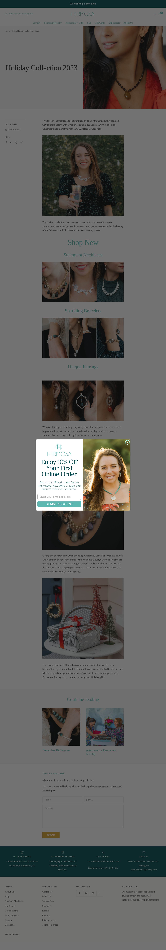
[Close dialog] (127, 442)
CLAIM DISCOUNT (59, 504)
